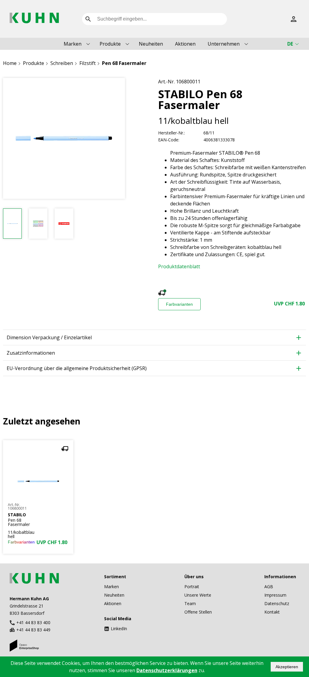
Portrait (191, 586)
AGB (268, 586)
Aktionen (185, 43)
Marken (72, 43)
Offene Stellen (198, 612)
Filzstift (87, 63)
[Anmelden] (293, 19)
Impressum (275, 595)
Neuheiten (151, 43)
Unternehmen (224, 43)
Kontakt (272, 612)
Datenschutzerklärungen (166, 670)
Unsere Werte (197, 595)
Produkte (110, 43)
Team (190, 603)
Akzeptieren (287, 666)
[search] (88, 19)
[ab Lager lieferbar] (161, 293)
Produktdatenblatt (179, 266)
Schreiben (61, 63)
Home (10, 63)
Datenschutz (276, 603)
